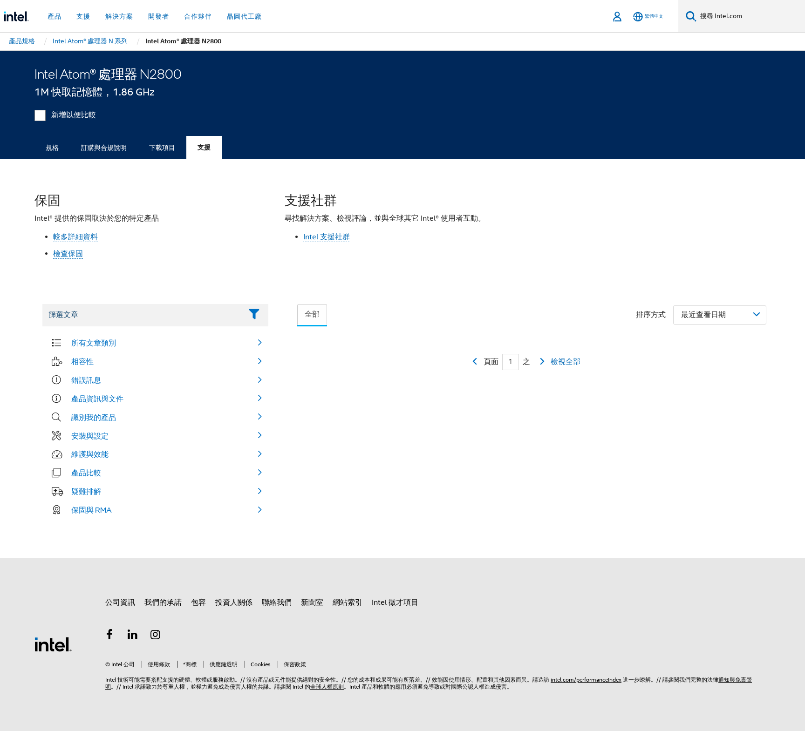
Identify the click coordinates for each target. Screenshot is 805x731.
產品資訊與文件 (97, 398)
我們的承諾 (163, 602)
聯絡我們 (277, 602)
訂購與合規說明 (104, 147)
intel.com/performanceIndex (586, 679)
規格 (52, 147)
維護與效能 (90, 454)
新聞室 (312, 602)
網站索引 (347, 602)
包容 (198, 602)
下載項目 (162, 147)
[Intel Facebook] (109, 636)
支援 (204, 147)
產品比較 (86, 472)
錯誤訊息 (86, 380)
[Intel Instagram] (156, 636)
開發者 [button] (158, 16)
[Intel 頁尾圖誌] (53, 644)
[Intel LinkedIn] (133, 636)
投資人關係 (233, 602)
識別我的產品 (93, 417)
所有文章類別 (93, 342)
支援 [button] (83, 16)
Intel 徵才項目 (395, 602)
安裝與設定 (90, 435)
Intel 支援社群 (326, 237)
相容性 (82, 361)
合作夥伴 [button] (198, 16)
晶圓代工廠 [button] (244, 16)
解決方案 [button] (119, 16)
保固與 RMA (91, 509)
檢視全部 (565, 361)
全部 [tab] (312, 314)
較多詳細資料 (75, 237)
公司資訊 (120, 602)
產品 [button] (54, 16)
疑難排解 (86, 491)
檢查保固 (68, 253)
